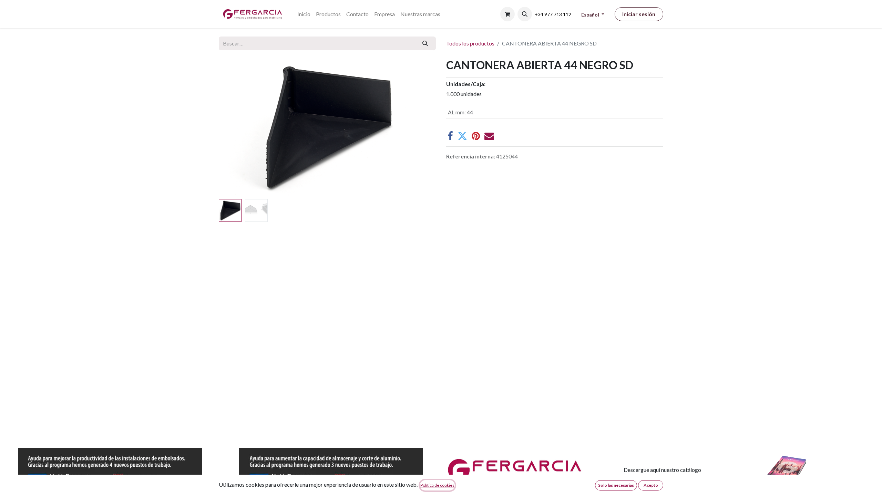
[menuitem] (304, 14)
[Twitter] (462, 136)
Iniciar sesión (638, 14)
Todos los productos (470, 43)
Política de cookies (437, 485)
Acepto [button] (651, 485)
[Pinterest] (476, 136)
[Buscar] (425, 43)
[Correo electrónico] (489, 136)
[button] (524, 14)
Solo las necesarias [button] (616, 485)
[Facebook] (450, 136)
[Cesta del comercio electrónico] (507, 14)
